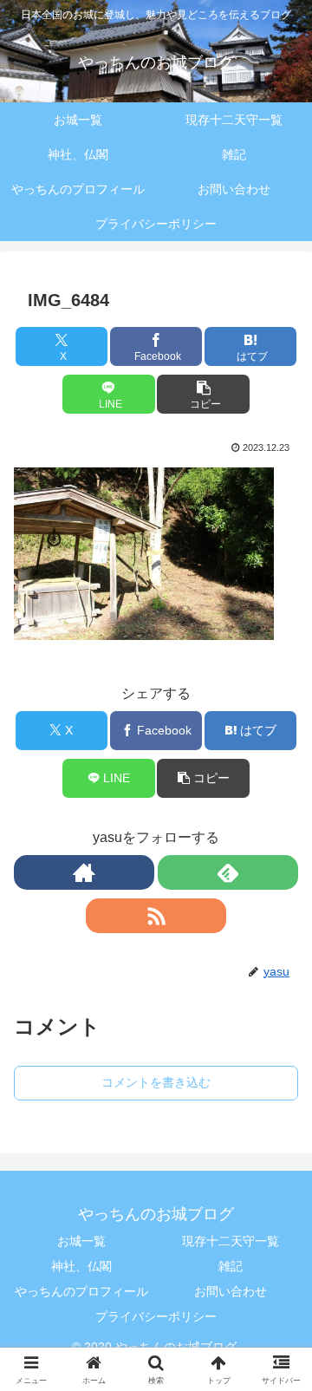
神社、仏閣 (81, 1266)
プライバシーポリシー (156, 1316)
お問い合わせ (230, 1291)
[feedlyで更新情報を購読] (228, 872)
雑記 (230, 1266)
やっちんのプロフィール (81, 1291)
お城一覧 (81, 1241)
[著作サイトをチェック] (84, 872)
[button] (203, 394)
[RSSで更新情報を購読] (156, 915)
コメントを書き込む (156, 1082)
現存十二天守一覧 (230, 1241)
